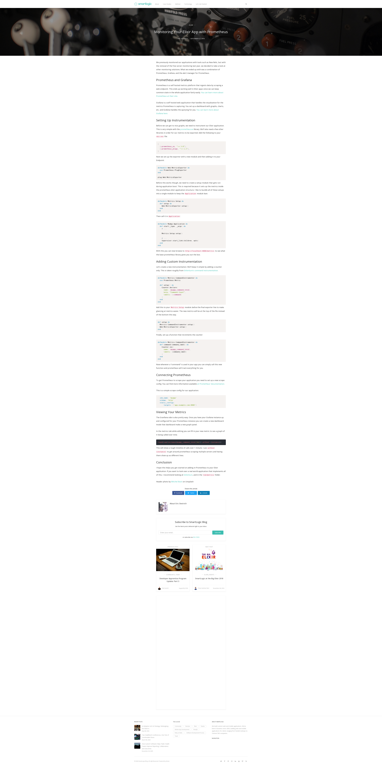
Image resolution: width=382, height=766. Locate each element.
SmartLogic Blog (143, 761)
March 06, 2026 (146, 740)
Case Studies (167, 4)
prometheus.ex (186, 129)
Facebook (179, 493)
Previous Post (173, 547)
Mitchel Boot (176, 481)
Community (170, 575)
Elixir (191, 25)
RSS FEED (196, 537)
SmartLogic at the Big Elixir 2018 (209, 578)
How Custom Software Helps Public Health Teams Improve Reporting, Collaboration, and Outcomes (155, 746)
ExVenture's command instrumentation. (201, 270)
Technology (188, 4)
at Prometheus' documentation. (211, 384)
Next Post (209, 547)
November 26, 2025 (147, 751)
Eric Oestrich (181, 503)
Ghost (167, 761)
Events (211, 575)
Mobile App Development (182, 729)
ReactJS (195, 729)
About (157, 4)
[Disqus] (191, 625)
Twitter (192, 493)
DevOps (187, 726)
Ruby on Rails (178, 733)
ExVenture (188, 475)
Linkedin (204, 493)
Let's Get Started (201, 4)
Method (177, 4)
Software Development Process (195, 733)
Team (178, 575)
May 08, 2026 (145, 731)
